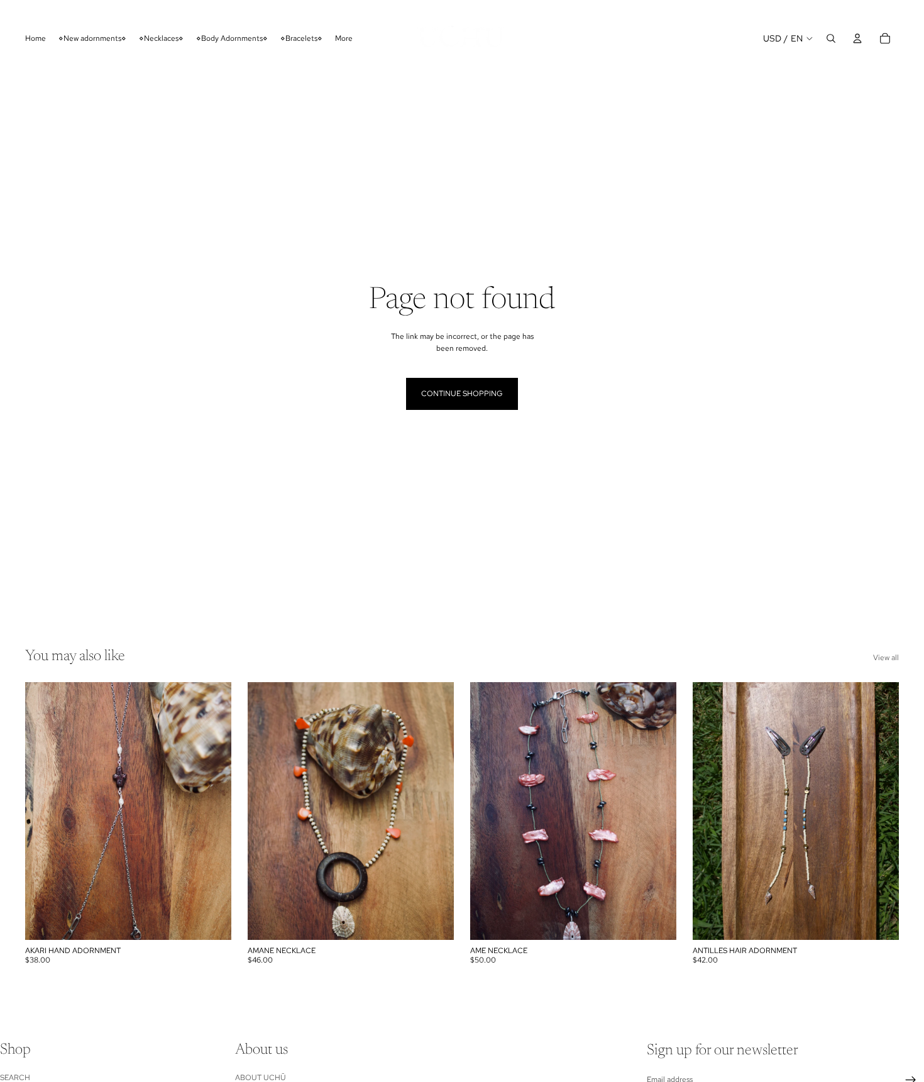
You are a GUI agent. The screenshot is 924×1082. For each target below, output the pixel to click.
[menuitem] (344, 38)
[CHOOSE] (212, 920)
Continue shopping (462, 394)
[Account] (857, 38)
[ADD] (879, 920)
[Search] (831, 38)
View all (886, 658)
